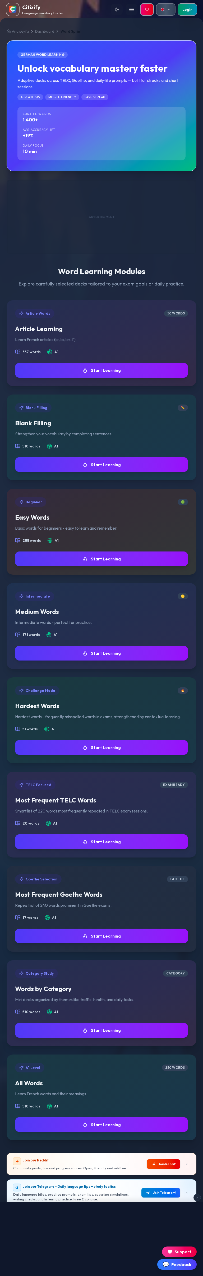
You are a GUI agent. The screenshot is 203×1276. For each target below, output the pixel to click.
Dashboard (44, 31)
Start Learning (106, 370)
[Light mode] (117, 9)
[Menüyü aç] (131, 9)
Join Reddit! (167, 1164)
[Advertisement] (101, 217)
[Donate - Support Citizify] (147, 9)
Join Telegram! (164, 1193)
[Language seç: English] (165, 9)
